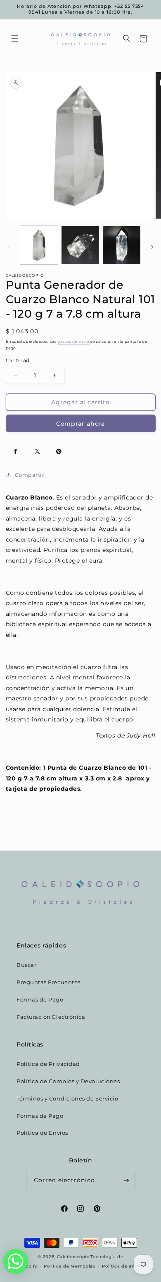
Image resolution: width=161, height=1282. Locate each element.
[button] (15, 39)
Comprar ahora (80, 423)
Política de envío (121, 1265)
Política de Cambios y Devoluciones (68, 1081)
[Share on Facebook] (16, 451)
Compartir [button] (30, 475)
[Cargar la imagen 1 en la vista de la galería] (39, 245)
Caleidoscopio (73, 1256)
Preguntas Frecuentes (48, 982)
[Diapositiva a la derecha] (152, 247)
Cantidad (18, 360)
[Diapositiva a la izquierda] (9, 247)
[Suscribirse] (126, 1181)
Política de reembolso (69, 1265)
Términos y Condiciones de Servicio (67, 1099)
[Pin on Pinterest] (59, 451)
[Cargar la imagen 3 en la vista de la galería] (121, 245)
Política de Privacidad (48, 1064)
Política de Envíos (42, 1133)
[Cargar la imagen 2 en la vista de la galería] (80, 245)
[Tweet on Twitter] (37, 451)
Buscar (26, 965)
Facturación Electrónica (51, 1017)
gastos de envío (73, 341)
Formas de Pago (40, 1000)
